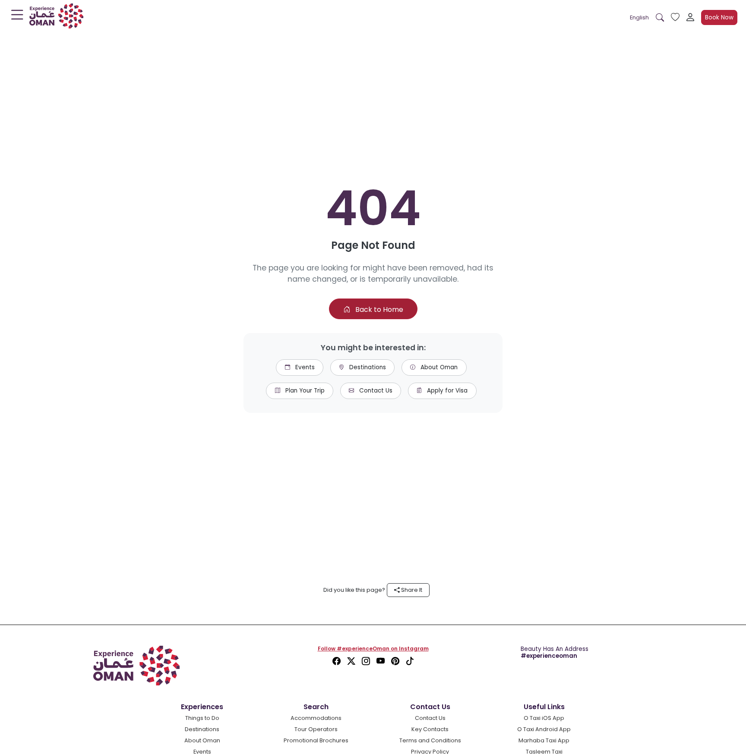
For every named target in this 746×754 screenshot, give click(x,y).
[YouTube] (381, 661)
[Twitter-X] (352, 661)
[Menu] (17, 16)
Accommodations (316, 718)
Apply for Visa (446, 390)
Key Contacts (430, 729)
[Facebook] (337, 661)
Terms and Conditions (430, 740)
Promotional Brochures (316, 740)
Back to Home (378, 309)
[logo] (56, 17)
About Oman (438, 367)
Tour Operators (316, 729)
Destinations (367, 367)
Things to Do (202, 718)
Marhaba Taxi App (543, 740)
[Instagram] (367, 661)
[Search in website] (660, 17)
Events (304, 367)
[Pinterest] (396, 661)
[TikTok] (410, 661)
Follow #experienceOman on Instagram (373, 649)
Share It (411, 590)
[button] (639, 17)
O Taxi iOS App (544, 718)
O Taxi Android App (544, 729)
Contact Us (374, 390)
